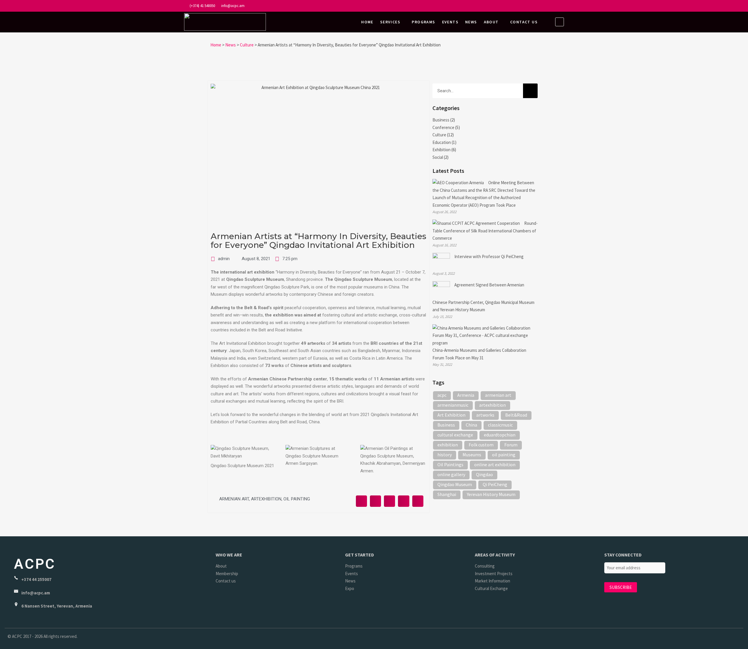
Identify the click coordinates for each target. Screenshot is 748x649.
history (444, 454)
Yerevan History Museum (491, 494)
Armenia (465, 395)
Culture (439, 135)
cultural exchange (455, 435)
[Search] (530, 90)
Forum (510, 445)
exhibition (447, 445)
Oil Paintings (450, 464)
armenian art (234, 499)
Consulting (485, 566)
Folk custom (481, 445)
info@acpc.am (232, 5)
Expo (349, 588)
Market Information (492, 581)
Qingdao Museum (454, 484)
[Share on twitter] (375, 501)
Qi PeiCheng (495, 484)
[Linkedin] (559, 6)
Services (390, 22)
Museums (472, 454)
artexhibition (266, 499)
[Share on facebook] (361, 501)
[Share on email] (403, 501)
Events (450, 22)
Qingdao (484, 474)
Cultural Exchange (491, 588)
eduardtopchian (499, 435)
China (471, 425)
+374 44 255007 (36, 579)
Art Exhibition (451, 415)
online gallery (451, 474)
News (471, 22)
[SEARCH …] (559, 22)
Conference (443, 127)
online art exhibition (494, 464)
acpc (441, 395)
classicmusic (500, 425)
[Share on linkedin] (389, 501)
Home (367, 22)
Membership (227, 573)
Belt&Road (516, 415)
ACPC (35, 564)
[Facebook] (525, 6)
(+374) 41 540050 (202, 5)
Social (437, 157)
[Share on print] (417, 501)
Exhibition (441, 149)
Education (441, 142)
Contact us (524, 22)
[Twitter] (548, 6)
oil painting (296, 499)
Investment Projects (493, 573)
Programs (423, 22)
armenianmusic (452, 405)
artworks (485, 415)
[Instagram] (536, 6)
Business (440, 120)
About (491, 22)
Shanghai (446, 494)
